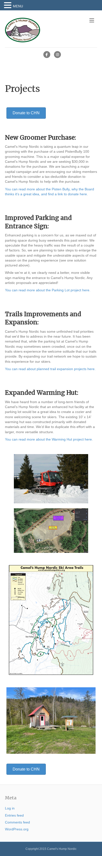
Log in (10, 808)
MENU (18, 6)
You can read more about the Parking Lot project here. (47, 290)
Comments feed (17, 822)
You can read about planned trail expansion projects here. (50, 369)
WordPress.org (16, 829)
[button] (8, 5)
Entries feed (14, 815)
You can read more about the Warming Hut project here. (49, 439)
